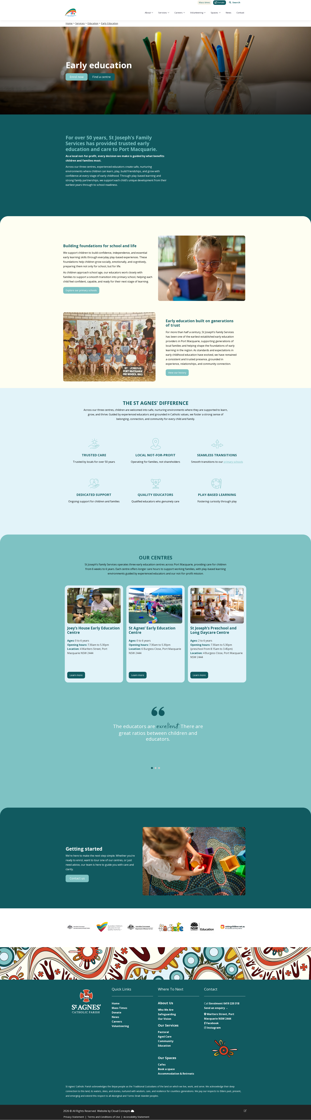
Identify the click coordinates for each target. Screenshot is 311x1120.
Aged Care (165, 1036)
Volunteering (196, 12)
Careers (178, 12)
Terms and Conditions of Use (103, 1116)
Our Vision (164, 1019)
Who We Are (165, 1010)
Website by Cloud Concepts (114, 1111)
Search (236, 2)
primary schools (233, 462)
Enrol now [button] (77, 77)
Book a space (166, 1069)
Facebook (212, 1023)
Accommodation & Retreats (176, 1073)
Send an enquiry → (216, 1008)
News (228, 12)
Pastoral (163, 1032)
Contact (240, 12)
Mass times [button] (204, 2)
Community (165, 1041)
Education (92, 23)
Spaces (214, 12)
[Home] (70, 13)
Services (162, 12)
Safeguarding (167, 1014)
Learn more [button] (76, 675)
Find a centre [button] (101, 77)
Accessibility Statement (136, 1116)
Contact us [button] (77, 878)
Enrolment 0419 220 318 (224, 1003)
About (148, 12)
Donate (116, 1012)
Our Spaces (167, 1058)
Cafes (162, 1064)
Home (69, 23)
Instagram (213, 1027)
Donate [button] (221, 2)
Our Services (168, 1025)
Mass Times (119, 1008)
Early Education (109, 23)
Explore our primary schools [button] (81, 290)
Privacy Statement (73, 1116)
